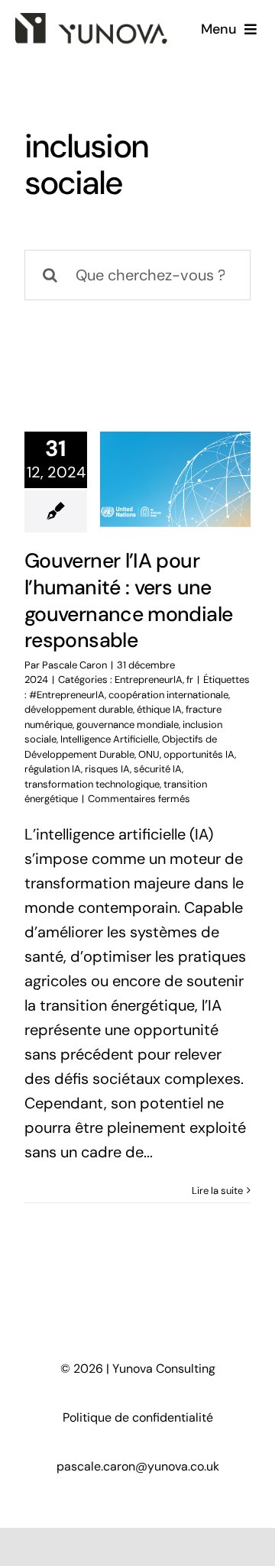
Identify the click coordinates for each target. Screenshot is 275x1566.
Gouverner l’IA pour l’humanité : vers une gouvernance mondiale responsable (128, 600)
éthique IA (159, 709)
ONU (149, 754)
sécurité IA (158, 768)
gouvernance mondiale (127, 724)
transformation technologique (92, 784)
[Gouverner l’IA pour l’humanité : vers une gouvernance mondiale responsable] (175, 479)
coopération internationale (168, 694)
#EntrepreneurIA (67, 694)
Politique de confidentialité (138, 1417)
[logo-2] (91, 21)
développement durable (78, 709)
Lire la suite (217, 1190)
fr (189, 679)
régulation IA (52, 768)
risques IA (107, 768)
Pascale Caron (74, 664)
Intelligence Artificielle (109, 739)
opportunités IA (199, 754)
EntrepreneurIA (149, 679)
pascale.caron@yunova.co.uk (138, 1466)
